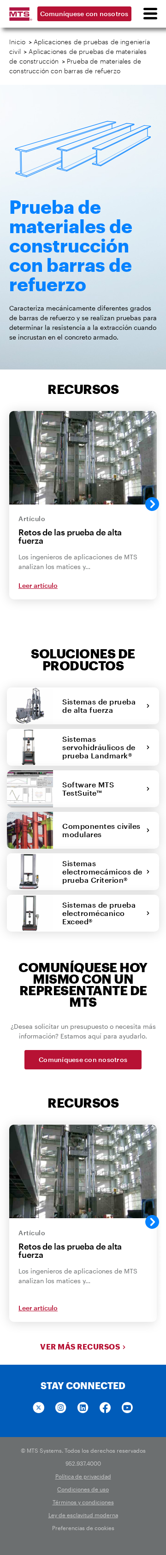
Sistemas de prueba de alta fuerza (99, 705)
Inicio (17, 42)
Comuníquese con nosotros (84, 14)
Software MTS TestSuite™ (88, 788)
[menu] (150, 14)
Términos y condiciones (83, 1502)
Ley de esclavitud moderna (83, 1515)
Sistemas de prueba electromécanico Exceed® (99, 913)
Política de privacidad (83, 1476)
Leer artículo (38, 585)
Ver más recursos (80, 1347)
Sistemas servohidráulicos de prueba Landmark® (99, 747)
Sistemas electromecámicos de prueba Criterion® (102, 871)
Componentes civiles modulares (101, 830)
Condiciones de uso (83, 1489)
